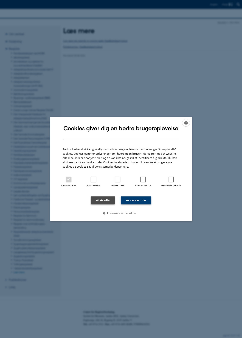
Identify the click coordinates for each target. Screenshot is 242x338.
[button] (120, 213)
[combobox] (186, 122)
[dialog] (121, 169)
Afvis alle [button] (103, 200)
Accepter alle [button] (136, 200)
